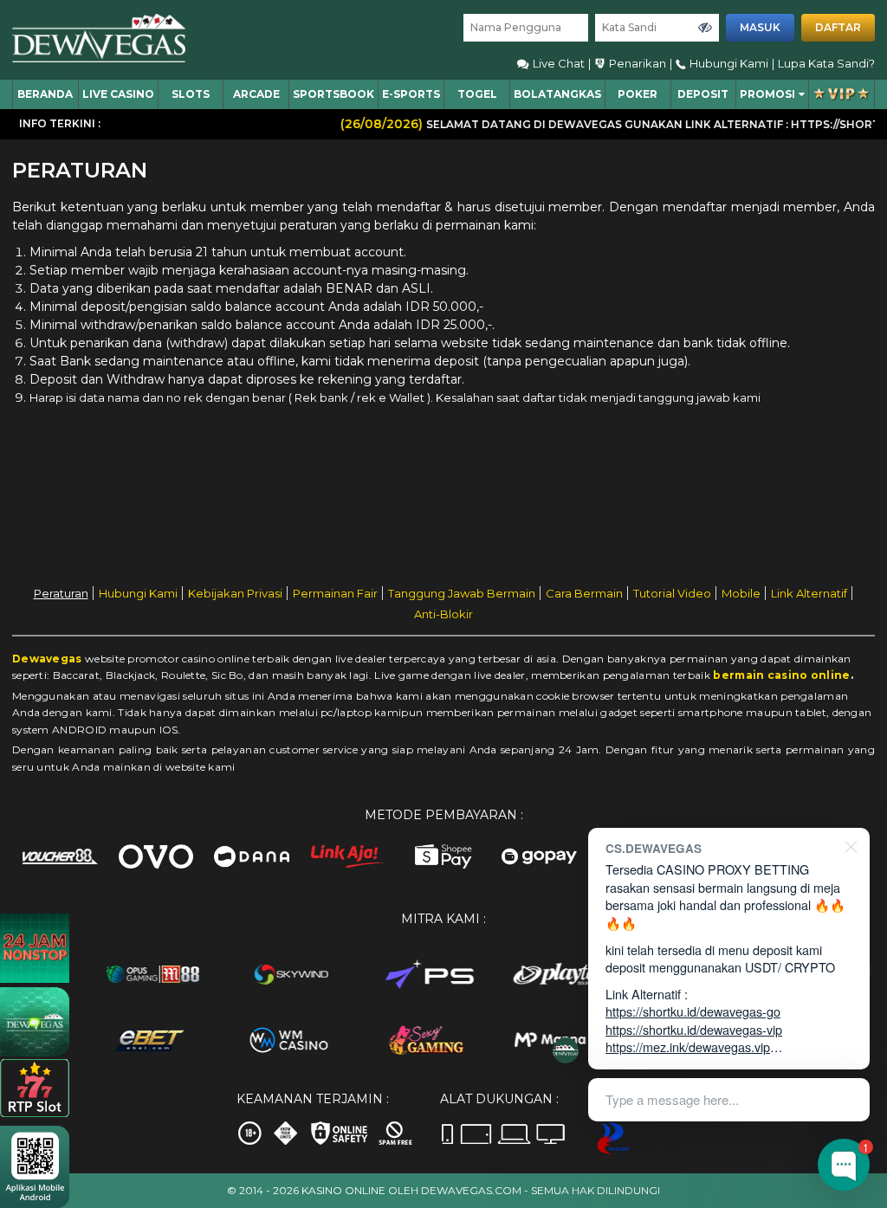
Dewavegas (47, 658)
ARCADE (256, 93)
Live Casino (118, 93)
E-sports (411, 93)
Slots (191, 93)
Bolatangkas (557, 93)
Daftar (838, 27)
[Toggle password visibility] (705, 27)
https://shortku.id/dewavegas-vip (693, 1029)
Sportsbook (333, 93)
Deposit (702, 93)
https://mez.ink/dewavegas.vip (687, 1046)
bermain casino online (781, 675)
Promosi (767, 93)
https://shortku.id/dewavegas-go (692, 1011)
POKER (637, 93)
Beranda (45, 93)
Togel (477, 93)
